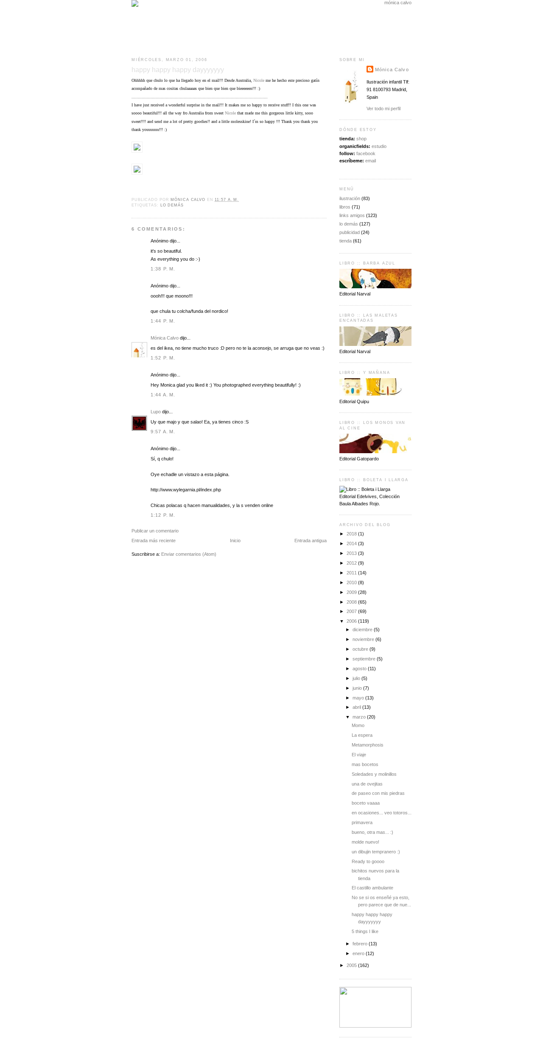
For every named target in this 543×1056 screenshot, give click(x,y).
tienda (345, 240)
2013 (352, 553)
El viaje (359, 754)
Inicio (235, 540)
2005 (352, 965)
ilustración (349, 198)
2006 (352, 621)
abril (357, 707)
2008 (352, 602)
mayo (359, 697)
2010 (352, 582)
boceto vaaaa (366, 802)
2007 (352, 611)
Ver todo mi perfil (383, 108)
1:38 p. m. (163, 268)
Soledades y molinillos (374, 774)
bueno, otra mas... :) (372, 832)
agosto (360, 668)
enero (359, 953)
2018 (352, 533)
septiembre (365, 658)
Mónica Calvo (165, 337)
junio (358, 688)
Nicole (258, 80)
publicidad (349, 232)
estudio (379, 146)
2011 (352, 572)
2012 (352, 563)
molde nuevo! (365, 841)
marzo (360, 716)
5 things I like (365, 931)
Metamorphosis (367, 744)
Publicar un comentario (155, 530)
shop (361, 138)
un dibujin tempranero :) (376, 851)
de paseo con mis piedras (378, 793)
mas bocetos (365, 764)
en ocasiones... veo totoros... (381, 812)
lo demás (172, 205)
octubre (361, 649)
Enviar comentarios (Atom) (188, 554)
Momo (358, 725)
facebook (365, 153)
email (370, 160)
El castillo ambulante (372, 887)
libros (344, 206)
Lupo (156, 411)
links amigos (352, 215)
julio (357, 678)
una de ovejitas (367, 783)
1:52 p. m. (163, 357)
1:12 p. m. (163, 515)
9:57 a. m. (163, 431)
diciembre (363, 629)
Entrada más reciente (154, 540)
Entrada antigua (310, 540)
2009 (352, 592)
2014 (352, 543)
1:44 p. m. (163, 320)
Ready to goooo (368, 861)
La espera (362, 735)
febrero (361, 943)
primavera (362, 822)
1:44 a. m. (163, 394)
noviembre (364, 639)
